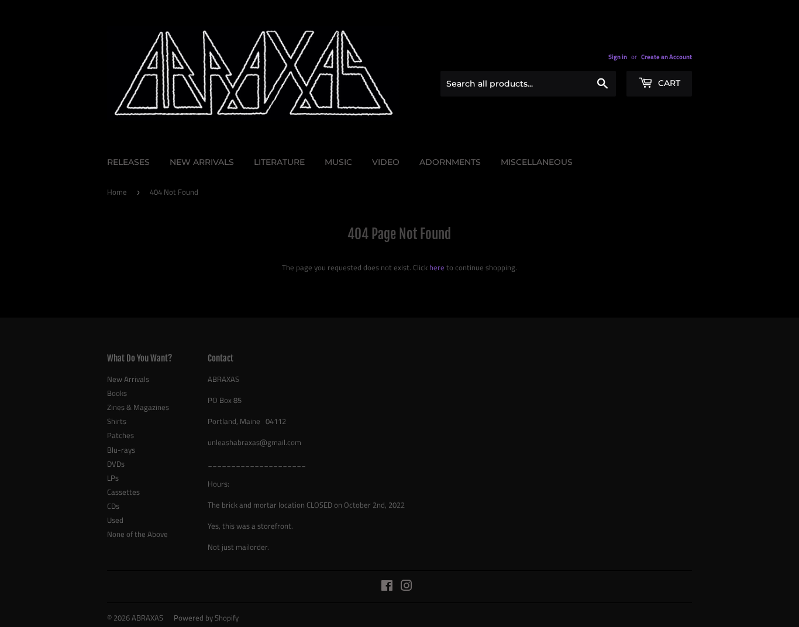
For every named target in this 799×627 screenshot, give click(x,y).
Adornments (450, 162)
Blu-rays (121, 450)
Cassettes (123, 492)
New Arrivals (202, 162)
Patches (120, 435)
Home (117, 192)
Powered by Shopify (206, 617)
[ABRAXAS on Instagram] (406, 587)
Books (117, 393)
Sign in (617, 56)
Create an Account (666, 56)
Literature (279, 162)
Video (385, 162)
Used (115, 520)
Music (338, 162)
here (437, 267)
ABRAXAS (147, 617)
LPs (113, 478)
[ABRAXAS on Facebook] (387, 587)
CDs (113, 506)
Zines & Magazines (138, 407)
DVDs (116, 464)
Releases (128, 162)
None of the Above (137, 534)
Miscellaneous (537, 162)
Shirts (116, 421)
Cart (668, 83)
